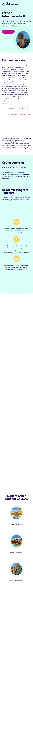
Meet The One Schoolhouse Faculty (16, 114)
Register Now (8, 32)
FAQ (23, 108)
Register (11, 108)
